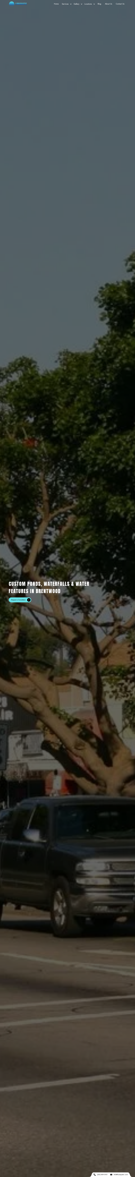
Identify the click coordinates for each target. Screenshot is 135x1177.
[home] (18, 4)
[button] (66, 4)
